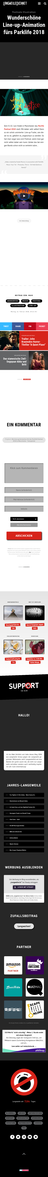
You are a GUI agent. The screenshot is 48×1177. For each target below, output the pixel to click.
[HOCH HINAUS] (24, 1154)
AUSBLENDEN (26, 76)
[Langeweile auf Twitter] (18, 1137)
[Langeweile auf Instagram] (24, 1137)
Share (18, 326)
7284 (27, 1101)
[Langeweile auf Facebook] (12, 1137)
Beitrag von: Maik (24, 295)
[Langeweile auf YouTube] (30, 1137)
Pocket (42, 326)
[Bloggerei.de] (24, 1170)
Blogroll (10, 1113)
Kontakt (10, 1118)
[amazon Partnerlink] (13, 965)
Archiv (22, 1113)
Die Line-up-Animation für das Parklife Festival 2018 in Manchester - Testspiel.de (27, 440)
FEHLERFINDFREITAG (13, 636)
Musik (25, 301)
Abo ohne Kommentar (24, 525)
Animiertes (12, 301)
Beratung (10, 1123)
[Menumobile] (39, 3)
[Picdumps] (13, 1009)
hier (30, 552)
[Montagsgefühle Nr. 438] (13, 618)
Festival (37, 301)
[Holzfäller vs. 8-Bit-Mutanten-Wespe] (34, 652)
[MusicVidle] (13, 987)
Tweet (6, 326)
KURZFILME (34, 636)
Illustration (18, 305)
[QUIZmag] (35, 987)
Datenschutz (25, 1123)
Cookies (38, 1123)
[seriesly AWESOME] (35, 965)
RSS (24, 1128)
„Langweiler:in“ (16, 882)
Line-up (32, 305)
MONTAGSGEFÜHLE (13, 602)
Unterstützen (35, 1113)
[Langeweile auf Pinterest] (35, 1137)
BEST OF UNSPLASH (35, 602)
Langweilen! (24, 926)
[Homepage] (17, 3)
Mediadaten (22, 1118)
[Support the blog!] (24, 687)
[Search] (45, 3)
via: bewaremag (24, 221)
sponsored (37, 1118)
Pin (30, 326)
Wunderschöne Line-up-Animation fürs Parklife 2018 (24, 24)
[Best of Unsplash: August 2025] (34, 618)
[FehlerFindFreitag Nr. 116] (13, 652)
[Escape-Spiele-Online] (35, 1009)
